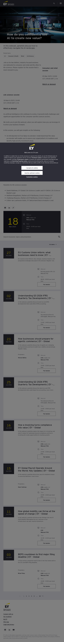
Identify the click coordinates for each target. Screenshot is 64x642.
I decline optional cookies (32, 173)
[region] (32, 162)
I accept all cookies (32, 168)
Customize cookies (32, 177)
